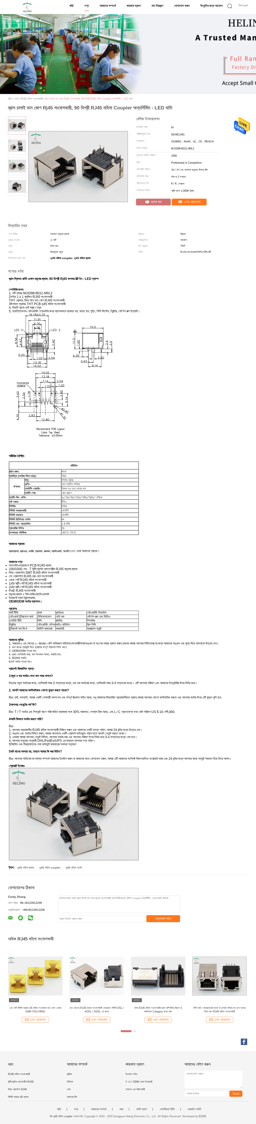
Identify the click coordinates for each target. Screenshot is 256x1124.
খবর (121, 1109)
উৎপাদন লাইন (131, 1074)
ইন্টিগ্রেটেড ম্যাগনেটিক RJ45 (21, 1081)
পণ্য (86, 5)
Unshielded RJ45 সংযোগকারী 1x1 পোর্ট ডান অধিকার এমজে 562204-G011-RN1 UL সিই (97, 1009)
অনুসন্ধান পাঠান (163, 918)
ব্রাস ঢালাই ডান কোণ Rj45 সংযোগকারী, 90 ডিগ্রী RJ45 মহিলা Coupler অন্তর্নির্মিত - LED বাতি (89, 98)
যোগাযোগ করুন (182, 5)
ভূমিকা (69, 1074)
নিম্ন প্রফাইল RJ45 (17, 1089)
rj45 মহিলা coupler (49, 867)
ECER (202, 1116)
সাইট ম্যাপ (141, 1109)
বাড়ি (71, 5)
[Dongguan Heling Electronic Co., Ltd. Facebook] (244, 1042)
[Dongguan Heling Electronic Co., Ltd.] (27, 7)
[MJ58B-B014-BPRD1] (35, 976)
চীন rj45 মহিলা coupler (61, 1116)
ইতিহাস (70, 1081)
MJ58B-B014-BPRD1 (35, 1007)
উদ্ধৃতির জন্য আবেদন (211, 5)
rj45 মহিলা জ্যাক (25, 867)
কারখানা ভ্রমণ (134, 5)
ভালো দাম (156, 202)
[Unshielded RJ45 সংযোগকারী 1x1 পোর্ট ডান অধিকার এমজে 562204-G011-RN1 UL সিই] (96, 976)
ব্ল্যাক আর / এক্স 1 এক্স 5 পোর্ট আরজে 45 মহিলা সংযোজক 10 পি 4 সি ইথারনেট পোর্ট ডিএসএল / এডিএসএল (158, 1009)
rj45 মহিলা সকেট (74, 867)
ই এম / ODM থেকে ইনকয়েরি (139, 1081)
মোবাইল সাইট (194, 1109)
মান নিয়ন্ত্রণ (157, 5)
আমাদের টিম (72, 1096)
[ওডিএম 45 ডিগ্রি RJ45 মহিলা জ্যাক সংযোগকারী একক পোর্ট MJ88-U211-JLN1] (219, 976)
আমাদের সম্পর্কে (108, 5)
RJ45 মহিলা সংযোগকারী (19, 1074)
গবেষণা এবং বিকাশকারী (135, 1089)
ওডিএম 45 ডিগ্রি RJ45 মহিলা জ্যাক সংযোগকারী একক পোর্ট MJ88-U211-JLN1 (219, 1009)
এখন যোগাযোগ (191, 202)
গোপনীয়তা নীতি (167, 1109)
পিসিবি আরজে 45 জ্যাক (18, 1096)
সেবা (69, 1089)
